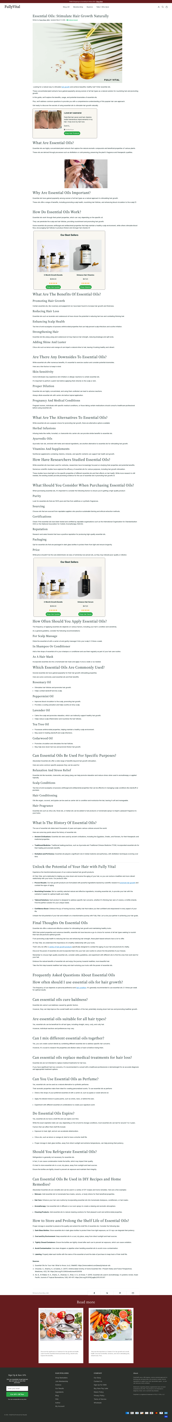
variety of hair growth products (60, 947)
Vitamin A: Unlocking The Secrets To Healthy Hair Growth (109, 1347)
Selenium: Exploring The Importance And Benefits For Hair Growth (59, 1347)
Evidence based (73, 20)
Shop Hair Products (72, 133)
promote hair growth (127, 883)
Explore (90, 7)
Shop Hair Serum (85, 614)
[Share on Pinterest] (120, 1293)
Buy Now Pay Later (101, 1388)
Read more (44, 1360)
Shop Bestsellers (61, 1378)
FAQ (56, 1399)
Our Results (59, 1388)
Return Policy (99, 1392)
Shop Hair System (53, 287)
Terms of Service (100, 1399)
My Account (59, 1406)
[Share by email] (133, 1293)
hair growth (65, 87)
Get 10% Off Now (17, 1394)
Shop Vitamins (85, 287)
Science (58, 1385)
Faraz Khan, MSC (44, 20)
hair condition (81, 988)
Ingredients (59, 1392)
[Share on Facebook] (94, 1293)
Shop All (66, 7)
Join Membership (61, 1381)
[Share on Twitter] (107, 1293)
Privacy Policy (99, 1395)
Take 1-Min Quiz (102, 7)
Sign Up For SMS (100, 1385)
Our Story (97, 1378)
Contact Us (98, 1381)
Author (57, 1403)
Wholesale (97, 1403)
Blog (57, 1395)
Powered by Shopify (21, 1415)
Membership (78, 7)
